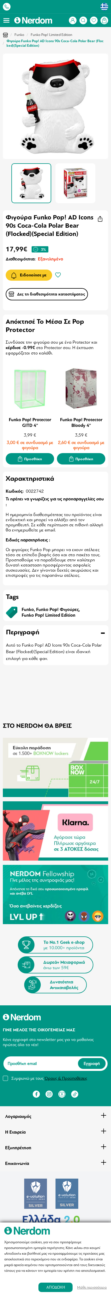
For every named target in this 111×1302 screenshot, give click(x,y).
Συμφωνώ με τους (49, 1078)
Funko (19, 35)
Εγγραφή (92, 1063)
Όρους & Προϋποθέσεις (66, 1078)
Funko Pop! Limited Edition (51, 35)
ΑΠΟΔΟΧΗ (55, 1287)
